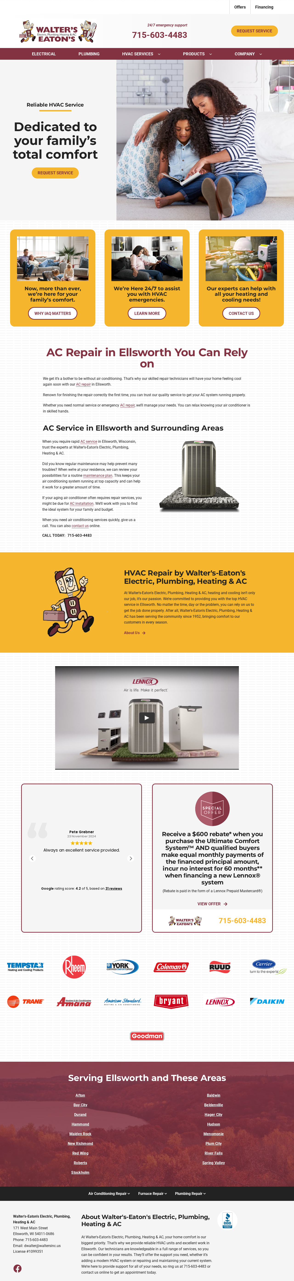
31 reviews (113, 888)
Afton (80, 1095)
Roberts (80, 1163)
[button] (130, 858)
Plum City (214, 1143)
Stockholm (80, 1172)
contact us (80, 526)
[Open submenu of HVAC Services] (161, 54)
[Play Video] (147, 717)
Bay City (80, 1105)
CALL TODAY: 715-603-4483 (67, 535)
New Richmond (80, 1143)
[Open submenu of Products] (213, 54)
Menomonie (214, 1134)
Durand (80, 1114)
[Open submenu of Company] (263, 54)
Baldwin (213, 1095)
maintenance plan (97, 475)
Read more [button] (81, 875)
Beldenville (213, 1105)
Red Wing (80, 1153)
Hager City (213, 1114)
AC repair (83, 384)
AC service (88, 441)
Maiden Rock (80, 1134)
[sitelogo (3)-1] (56, 20)
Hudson (213, 1124)
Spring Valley (213, 1163)
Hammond (80, 1124)
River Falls (214, 1153)
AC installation (81, 503)
